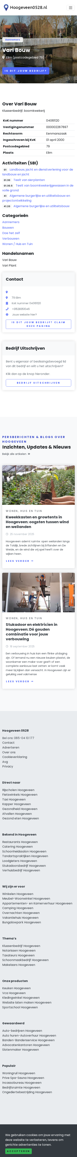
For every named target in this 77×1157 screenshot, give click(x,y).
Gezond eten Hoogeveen (20, 818)
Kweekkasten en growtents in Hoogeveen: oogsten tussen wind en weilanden (37, 521)
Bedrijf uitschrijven (38, 382)
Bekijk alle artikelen (14, 454)
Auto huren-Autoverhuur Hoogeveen (29, 1035)
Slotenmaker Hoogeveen (20, 1049)
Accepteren (18, 1151)
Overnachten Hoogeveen (21, 913)
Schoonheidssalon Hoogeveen (24, 851)
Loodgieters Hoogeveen (19, 861)
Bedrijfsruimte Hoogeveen (21, 1087)
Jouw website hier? (24, 314)
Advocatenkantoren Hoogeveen (26, 1045)
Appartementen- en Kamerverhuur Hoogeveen (37, 903)
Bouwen (8, 227)
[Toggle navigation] (71, 8)
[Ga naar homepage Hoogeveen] (24, 7)
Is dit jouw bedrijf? (26, 70)
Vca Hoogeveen (14, 993)
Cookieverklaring (14, 757)
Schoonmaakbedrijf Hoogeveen (25, 960)
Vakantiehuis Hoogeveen (20, 918)
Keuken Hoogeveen (16, 988)
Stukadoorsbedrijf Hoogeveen (24, 866)
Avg (5, 762)
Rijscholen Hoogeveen (18, 790)
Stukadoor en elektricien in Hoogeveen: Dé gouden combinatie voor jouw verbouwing (31, 632)
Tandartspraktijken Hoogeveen (25, 856)
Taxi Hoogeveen (14, 799)
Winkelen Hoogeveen (17, 894)
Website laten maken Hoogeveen (26, 1002)
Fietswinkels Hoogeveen (19, 794)
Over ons (9, 752)
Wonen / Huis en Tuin (17, 244)
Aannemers (12, 39)
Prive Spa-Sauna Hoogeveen (23, 1078)
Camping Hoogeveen (17, 908)
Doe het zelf (11, 233)
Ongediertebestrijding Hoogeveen (27, 1092)
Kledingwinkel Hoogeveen (21, 998)
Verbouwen (10, 238)
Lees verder (18, 561)
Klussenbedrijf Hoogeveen (21, 946)
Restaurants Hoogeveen (20, 842)
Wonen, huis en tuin (24, 511)
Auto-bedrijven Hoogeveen (22, 1031)
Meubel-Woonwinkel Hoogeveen (26, 898)
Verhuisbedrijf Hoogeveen (21, 870)
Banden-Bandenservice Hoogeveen (28, 1040)
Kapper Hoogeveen (16, 804)
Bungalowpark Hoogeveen (21, 922)
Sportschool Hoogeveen (20, 1007)
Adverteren (10, 747)
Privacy (7, 766)
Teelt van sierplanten (29, 180)
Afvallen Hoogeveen (17, 814)
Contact (8, 743)
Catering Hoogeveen (17, 846)
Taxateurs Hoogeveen (18, 955)
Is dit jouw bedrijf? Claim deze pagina (39, 324)
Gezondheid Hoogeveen (19, 809)
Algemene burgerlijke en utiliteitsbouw (41, 206)
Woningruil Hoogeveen (18, 1073)
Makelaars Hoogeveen (18, 965)
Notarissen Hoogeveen (19, 950)
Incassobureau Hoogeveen (21, 1083)
